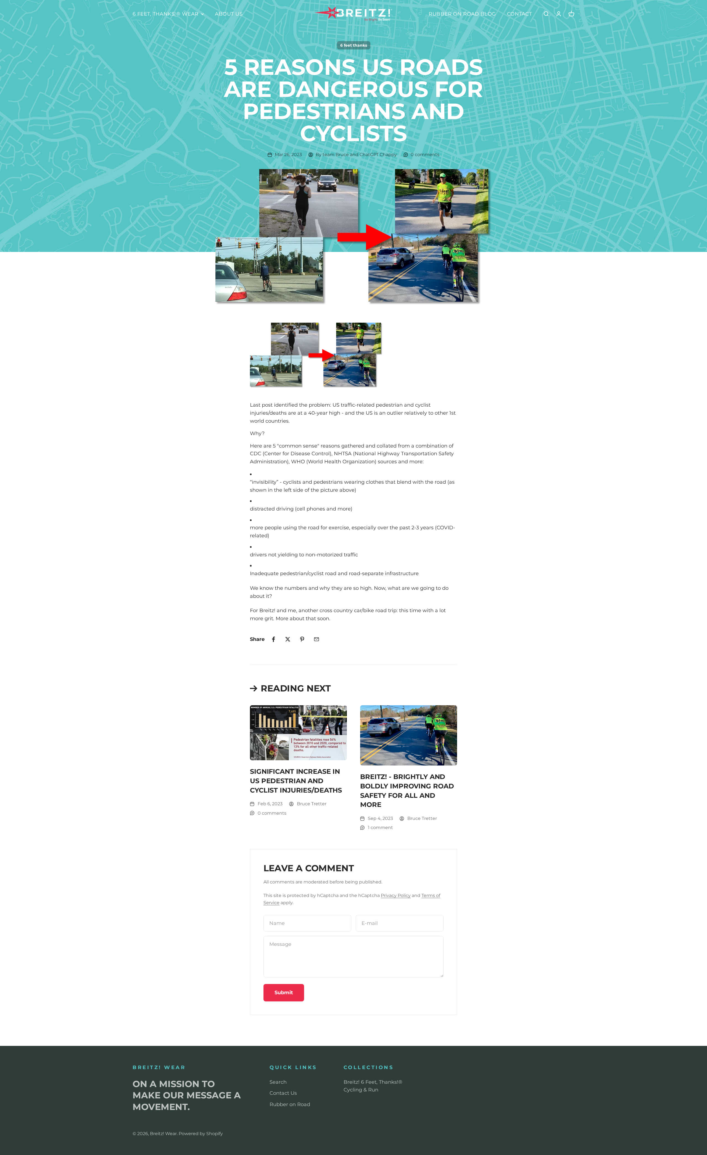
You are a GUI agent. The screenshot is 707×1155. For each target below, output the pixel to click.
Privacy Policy (396, 895)
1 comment (380, 827)
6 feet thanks (353, 45)
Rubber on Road (290, 1104)
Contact (519, 14)
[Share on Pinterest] (302, 639)
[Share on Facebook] (273, 639)
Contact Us (283, 1093)
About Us (228, 14)
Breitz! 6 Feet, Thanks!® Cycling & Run (373, 1086)
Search (278, 1082)
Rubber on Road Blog (462, 14)
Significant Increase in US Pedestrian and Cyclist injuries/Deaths (296, 780)
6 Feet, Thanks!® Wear (165, 14)
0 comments (425, 154)
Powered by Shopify (201, 1133)
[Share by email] (316, 639)
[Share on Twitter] (287, 639)
